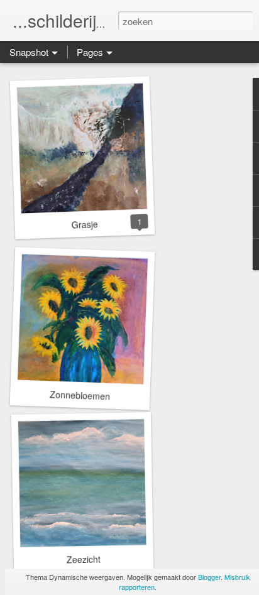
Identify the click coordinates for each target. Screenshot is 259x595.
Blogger (209, 577)
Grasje (84, 224)
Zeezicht (84, 559)
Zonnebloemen (80, 395)
